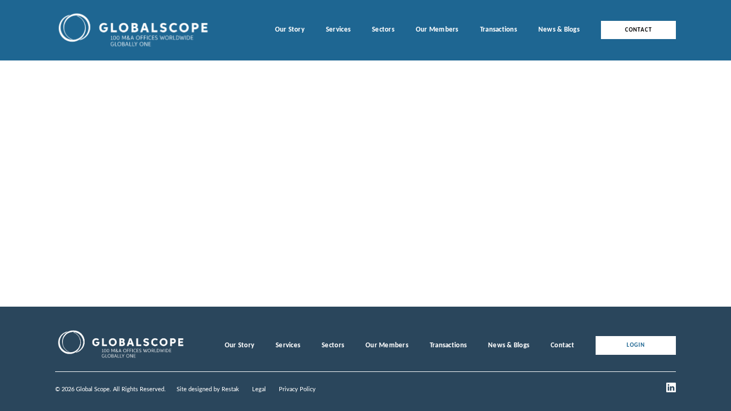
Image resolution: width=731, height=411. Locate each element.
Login (636, 345)
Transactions (498, 29)
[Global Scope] (120, 358)
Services (338, 29)
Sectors (383, 29)
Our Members (437, 29)
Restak (230, 389)
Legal (259, 389)
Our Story (289, 29)
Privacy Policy (297, 389)
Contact (638, 30)
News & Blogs (559, 29)
